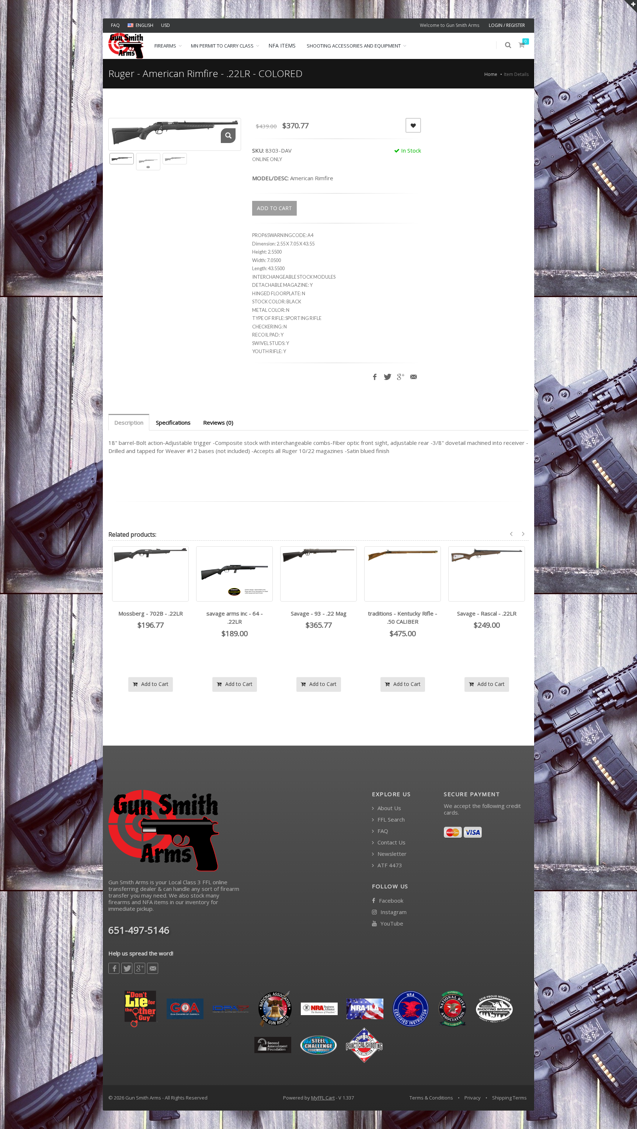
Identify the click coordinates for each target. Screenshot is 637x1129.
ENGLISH (144, 25)
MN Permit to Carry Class (222, 45)
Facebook (390, 900)
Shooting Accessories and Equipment (354, 45)
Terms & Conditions (431, 1097)
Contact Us (390, 842)
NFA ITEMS (282, 45)
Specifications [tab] (173, 422)
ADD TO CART (274, 208)
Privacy (472, 1097)
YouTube (391, 923)
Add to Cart (154, 683)
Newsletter (391, 853)
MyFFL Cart (323, 1097)
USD (165, 25)
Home (490, 74)
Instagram (393, 912)
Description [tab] (128, 422)
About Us (388, 808)
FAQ (115, 25)
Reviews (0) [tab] (218, 422)
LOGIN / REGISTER (507, 25)
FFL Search (390, 819)
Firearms (165, 45)
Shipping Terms (509, 1097)
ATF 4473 (389, 865)
